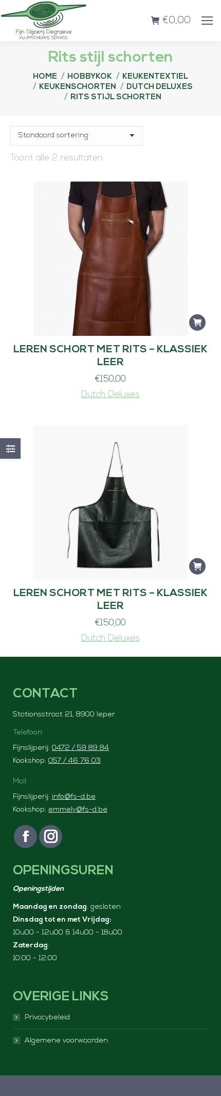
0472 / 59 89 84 (80, 748)
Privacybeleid (47, 1017)
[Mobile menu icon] (207, 20)
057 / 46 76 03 (74, 761)
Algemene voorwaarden (66, 1041)
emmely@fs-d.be (77, 810)
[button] (197, 322)
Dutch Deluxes (110, 394)
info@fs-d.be (74, 797)
